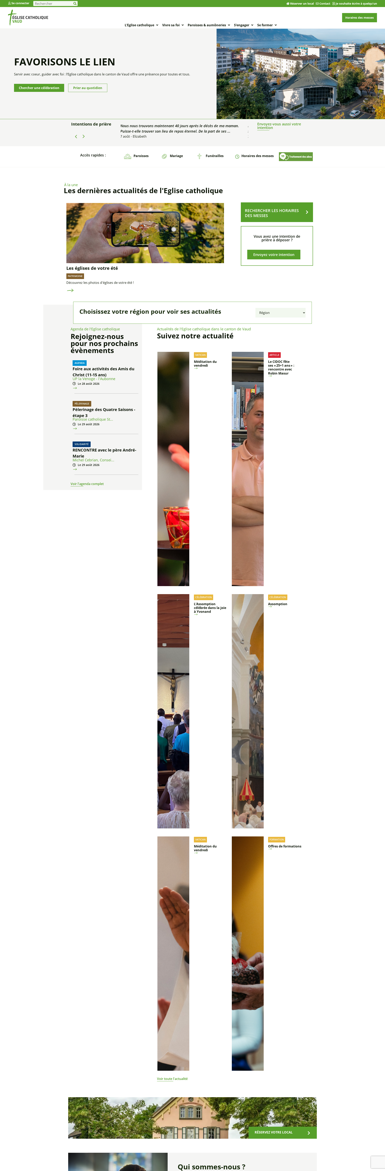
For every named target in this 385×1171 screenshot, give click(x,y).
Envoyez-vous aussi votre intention (279, 126)
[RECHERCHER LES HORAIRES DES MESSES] (307, 212)
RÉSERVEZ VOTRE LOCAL (274, 1132)
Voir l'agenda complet (87, 484)
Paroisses (141, 156)
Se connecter (20, 3)
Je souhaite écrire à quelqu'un (356, 3)
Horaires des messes (257, 156)
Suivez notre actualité (195, 335)
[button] (84, 136)
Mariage (176, 156)
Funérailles (215, 156)
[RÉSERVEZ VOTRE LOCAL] (309, 1133)
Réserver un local (302, 3)
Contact (324, 3)
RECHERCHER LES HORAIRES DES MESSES (272, 213)
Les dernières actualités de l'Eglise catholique (143, 190)
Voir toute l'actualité (172, 1079)
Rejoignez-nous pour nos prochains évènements (104, 343)
